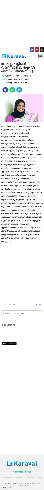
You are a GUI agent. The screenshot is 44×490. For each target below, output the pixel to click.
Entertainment (11, 79)
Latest (20, 79)
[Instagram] (42, 49)
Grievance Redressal (22, 472)
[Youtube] (37, 49)
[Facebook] (32, 49)
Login (40, 305)
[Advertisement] (22, 23)
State (26, 79)
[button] (40, 56)
